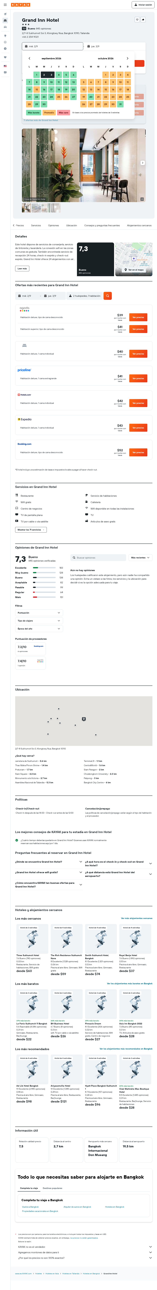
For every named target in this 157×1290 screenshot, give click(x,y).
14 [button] (29, 89)
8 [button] (36, 82)
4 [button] (58, 74)
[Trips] (5, 57)
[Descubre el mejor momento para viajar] (5, 48)
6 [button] (73, 74)
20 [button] (73, 89)
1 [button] (36, 74)
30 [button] (44, 104)
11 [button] (59, 82)
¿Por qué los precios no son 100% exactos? (41, 1257)
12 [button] (66, 82)
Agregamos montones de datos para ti (38, 1252)
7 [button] (29, 82)
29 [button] (36, 104)
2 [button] (44, 74)
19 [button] (66, 89)
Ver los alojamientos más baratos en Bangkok (129, 983)
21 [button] (29, 96)
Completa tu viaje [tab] (29, 1188)
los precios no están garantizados (84, 1238)
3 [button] (51, 74)
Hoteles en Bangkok (114, 1206)
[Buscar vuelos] (5, 14)
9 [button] (44, 82)
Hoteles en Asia (52, 1273)
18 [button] (59, 89)
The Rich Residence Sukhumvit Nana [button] (66, 957)
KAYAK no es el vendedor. (31, 1246)
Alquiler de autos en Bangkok (77, 1206)
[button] (5, 4)
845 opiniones (43, 28)
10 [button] (51, 82)
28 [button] (29, 104)
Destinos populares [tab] (52, 1188)
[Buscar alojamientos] (5, 20)
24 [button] (51, 96)
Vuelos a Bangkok (30, 1206)
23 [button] (44, 96)
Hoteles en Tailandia (70, 1273)
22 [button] (36, 96)
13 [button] (73, 82)
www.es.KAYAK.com (23, 1273)
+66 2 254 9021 (30, 36)
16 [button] (44, 89)
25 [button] (58, 96)
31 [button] (120, 104)
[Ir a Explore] (5, 36)
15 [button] (37, 89)
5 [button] (66, 74)
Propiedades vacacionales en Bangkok (40, 1211)
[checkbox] (30, 648)
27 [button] (73, 96)
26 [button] (66, 96)
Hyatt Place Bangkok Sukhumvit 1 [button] (101, 1087)
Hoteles (38, 1273)
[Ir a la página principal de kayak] (20, 5)
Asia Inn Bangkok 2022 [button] (130, 1023)
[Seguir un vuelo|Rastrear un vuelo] (5, 42)
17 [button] (51, 89)
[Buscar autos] (5, 27)
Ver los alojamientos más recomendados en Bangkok (126, 1048)
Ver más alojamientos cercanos (136, 918)
